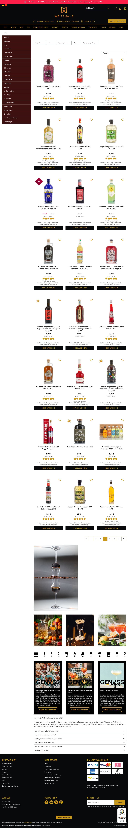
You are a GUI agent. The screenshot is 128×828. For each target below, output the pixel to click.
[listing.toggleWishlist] (60, 60)
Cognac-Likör (8, 56)
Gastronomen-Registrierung (11, 804)
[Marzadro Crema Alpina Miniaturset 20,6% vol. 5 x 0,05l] (111, 431)
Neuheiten (121, 21)
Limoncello (7, 83)
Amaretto (7, 41)
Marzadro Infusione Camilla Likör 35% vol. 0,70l (48, 388)
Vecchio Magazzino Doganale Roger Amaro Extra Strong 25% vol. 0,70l (48, 329)
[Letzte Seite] (123, 539)
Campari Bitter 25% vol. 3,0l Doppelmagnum (48, 448)
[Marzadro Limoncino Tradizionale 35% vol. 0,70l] (111, 191)
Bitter (5, 45)
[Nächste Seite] (119, 539)
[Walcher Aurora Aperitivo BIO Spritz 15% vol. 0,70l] (80, 71)
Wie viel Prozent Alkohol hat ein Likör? (47, 731)
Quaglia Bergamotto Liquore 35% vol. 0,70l (111, 148)
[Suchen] (108, 8)
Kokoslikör (7, 76)
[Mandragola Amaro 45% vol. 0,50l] (80, 431)
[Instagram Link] (56, 802)
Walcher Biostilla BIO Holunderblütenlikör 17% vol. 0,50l (48, 148)
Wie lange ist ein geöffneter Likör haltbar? (48, 739)
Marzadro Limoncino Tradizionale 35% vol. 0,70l (111, 208)
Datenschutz (6, 775)
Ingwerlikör (7, 64)
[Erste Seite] (86, 539)
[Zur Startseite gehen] (64, 12)
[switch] (122, 821)
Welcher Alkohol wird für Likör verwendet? (49, 746)
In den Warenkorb (48, 108)
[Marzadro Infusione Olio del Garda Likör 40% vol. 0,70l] (48, 251)
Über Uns (48, 766)
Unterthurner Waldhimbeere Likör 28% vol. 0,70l (79, 388)
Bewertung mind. (89, 43)
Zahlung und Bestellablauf (10, 786)
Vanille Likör (8, 106)
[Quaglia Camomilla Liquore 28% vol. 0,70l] (80, 491)
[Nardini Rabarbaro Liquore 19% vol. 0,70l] (80, 191)
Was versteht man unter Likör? (45, 742)
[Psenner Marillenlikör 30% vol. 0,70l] (111, 491)
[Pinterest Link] (61, 802)
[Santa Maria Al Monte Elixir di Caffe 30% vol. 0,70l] (48, 491)
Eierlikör (6, 60)
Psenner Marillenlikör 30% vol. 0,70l (111, 508)
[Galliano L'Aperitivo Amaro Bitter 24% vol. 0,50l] (111, 311)
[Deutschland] (3, 5)
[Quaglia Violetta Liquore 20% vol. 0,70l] (48, 71)
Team (46, 763)
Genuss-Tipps (49, 783)
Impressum (5, 783)
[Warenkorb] (125, 8)
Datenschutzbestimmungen (97, 806)
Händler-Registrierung (9, 807)
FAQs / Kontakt (7, 766)
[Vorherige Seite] (91, 539)
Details (111, 108)
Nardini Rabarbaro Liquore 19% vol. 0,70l (79, 208)
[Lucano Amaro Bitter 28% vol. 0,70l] (80, 131)
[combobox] (96, 8)
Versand (4, 772)
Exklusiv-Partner (7, 763)
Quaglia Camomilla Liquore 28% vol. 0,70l (80, 508)
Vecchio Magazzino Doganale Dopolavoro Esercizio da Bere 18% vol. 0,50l (111, 389)
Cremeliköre (8, 53)
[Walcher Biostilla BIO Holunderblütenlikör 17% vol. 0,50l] (48, 131)
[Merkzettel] (115, 8)
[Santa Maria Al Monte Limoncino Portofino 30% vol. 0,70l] (80, 251)
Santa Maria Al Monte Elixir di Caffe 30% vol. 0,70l (48, 508)
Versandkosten (27, 822)
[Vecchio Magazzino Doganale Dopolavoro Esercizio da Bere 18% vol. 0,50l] (111, 371)
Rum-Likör (7, 95)
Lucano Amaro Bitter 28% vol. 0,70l (80, 148)
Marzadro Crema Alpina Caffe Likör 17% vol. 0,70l (111, 87)
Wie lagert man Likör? (42, 750)
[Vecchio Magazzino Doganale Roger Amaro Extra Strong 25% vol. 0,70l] (48, 311)
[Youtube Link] (51, 802)
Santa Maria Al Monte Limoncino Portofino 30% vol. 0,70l (79, 268)
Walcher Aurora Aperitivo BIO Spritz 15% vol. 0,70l (80, 87)
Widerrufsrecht (7, 777)
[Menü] (125, 809)
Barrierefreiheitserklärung (53, 775)
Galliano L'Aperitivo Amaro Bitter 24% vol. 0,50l (111, 328)
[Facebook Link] (46, 802)
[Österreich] (6, 5)
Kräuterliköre (8, 79)
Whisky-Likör (8, 110)
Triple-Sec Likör (9, 102)
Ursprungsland (63, 43)
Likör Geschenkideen (11, 118)
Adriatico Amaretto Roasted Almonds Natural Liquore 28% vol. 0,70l (79, 329)
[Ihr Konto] (120, 8)
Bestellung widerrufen (64, 817)
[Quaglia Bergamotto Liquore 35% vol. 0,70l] (111, 131)
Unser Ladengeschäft (52, 769)
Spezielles (7, 99)
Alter (49, 43)
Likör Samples (8, 122)
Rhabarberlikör (9, 91)
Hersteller (38, 43)
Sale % (112, 21)
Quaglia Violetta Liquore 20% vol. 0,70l (48, 87)
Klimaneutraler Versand (52, 777)
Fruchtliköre (8, 49)
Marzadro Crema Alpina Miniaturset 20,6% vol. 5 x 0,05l (111, 448)
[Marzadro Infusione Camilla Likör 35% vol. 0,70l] (48, 371)
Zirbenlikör (7, 114)
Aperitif (6, 37)
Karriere (4, 769)
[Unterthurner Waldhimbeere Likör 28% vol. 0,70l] (80, 371)
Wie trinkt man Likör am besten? (45, 735)
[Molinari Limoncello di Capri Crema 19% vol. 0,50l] (48, 191)
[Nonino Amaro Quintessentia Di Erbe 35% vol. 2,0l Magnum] (111, 251)
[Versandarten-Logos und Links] (93, 776)
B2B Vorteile (6, 801)
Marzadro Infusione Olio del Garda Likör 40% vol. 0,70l (48, 268)
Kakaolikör (7, 72)
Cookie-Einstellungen (51, 780)
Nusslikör (7, 87)
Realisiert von (117, 825)
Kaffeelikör (7, 68)
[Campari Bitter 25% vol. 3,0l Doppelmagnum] (48, 431)
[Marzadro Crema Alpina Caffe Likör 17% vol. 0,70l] (111, 71)
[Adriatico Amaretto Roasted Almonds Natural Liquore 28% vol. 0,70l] (80, 311)
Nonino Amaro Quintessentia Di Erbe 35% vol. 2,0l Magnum (111, 268)
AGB (3, 780)
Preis (75, 43)
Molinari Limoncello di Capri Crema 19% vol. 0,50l (48, 208)
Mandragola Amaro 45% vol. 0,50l (80, 447)
